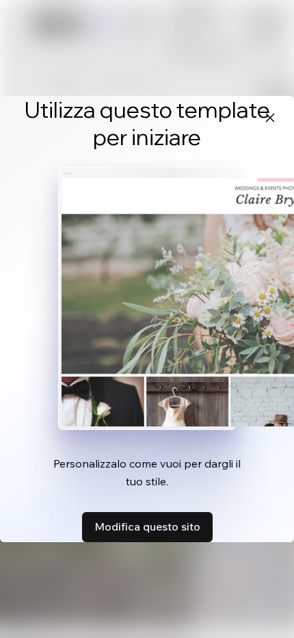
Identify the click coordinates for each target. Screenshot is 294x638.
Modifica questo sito (147, 526)
